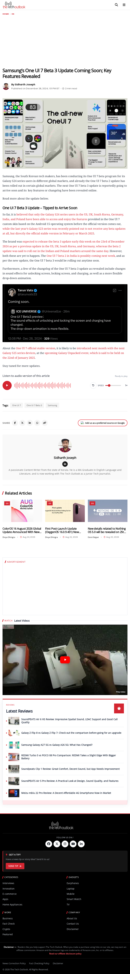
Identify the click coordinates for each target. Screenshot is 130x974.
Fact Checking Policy (39, 963)
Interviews (8, 883)
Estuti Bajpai (93, 537)
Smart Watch (74, 899)
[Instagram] (65, 844)
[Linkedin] (81, 844)
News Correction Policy (14, 963)
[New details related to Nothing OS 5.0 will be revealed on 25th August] (107, 511)
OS (13, 14)
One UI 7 (16, 405)
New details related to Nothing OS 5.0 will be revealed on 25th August (107, 530)
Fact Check (9, 923)
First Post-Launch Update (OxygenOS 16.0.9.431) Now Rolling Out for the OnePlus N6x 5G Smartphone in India (64, 530)
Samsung (52, 405)
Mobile (70, 893)
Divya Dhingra (9, 537)
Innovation (9, 888)
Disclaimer (73, 929)
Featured (8, 934)
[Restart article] (93, 385)
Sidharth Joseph (65, 458)
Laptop (70, 888)
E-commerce (10, 893)
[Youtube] (73, 844)
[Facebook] (15, 423)
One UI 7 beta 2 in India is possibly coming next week (81, 256)
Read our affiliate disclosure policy (65, 953)
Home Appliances (12, 904)
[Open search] (116, 5)
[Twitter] (56, 844)
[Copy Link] (45, 423)
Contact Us (73, 923)
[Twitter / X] (22, 423)
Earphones (73, 883)
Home (6, 14)
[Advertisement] (65, 41)
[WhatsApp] (37, 423)
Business (8, 918)
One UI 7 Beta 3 (34, 405)
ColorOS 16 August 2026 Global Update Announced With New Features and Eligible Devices (22, 530)
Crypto (6, 929)
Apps (5, 899)
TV (68, 904)
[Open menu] (124, 5)
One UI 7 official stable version (35, 348)
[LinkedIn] (30, 423)
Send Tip (13, 866)
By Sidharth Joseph (23, 84)
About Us (72, 918)
